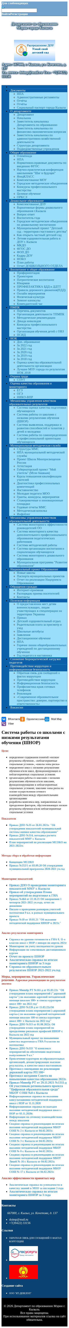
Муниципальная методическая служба (35, 445)
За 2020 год (24, 352)
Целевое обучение (29, 193)
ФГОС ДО (24, 248)
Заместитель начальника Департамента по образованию (37, 123)
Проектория (25, 276)
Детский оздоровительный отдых (39, 621)
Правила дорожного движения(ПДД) (41, 290)
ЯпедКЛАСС (25, 176)
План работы (25, 262)
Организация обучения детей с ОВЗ (40, 331)
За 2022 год (24, 345)
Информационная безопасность (37, 683)
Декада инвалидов (29, 321)
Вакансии (16, 707)
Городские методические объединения (42, 183)
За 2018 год (24, 359)
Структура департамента (33, 145)
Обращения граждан (23, 586)
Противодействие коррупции (36, 679)
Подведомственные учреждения (38, 148)
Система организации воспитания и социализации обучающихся (40, 550)
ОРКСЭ (22, 197)
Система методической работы (37, 545)
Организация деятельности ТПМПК (40, 314)
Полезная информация (25, 600)
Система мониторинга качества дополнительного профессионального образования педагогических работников (42, 536)
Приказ (21, 617)
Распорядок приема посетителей (38, 593)
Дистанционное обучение (34, 638)
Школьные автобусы (30, 631)
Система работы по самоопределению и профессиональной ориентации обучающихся (42, 438)
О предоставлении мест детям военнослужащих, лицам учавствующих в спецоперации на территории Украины (39, 609)
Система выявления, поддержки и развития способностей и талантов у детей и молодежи (41, 428)
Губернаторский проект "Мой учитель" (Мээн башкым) (36, 471)
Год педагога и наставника (34, 655)
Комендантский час (30, 303)
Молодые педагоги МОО (33, 493)
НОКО (21, 259)
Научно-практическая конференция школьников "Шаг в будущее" (40, 171)
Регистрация (19, 14)
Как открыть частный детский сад (39, 235)
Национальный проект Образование (34, 569)
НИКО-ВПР (25, 397)
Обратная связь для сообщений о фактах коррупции (38, 674)
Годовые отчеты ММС (31, 507)
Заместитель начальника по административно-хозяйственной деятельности (39, 139)
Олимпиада (24, 156)
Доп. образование (28, 341)
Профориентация (28, 273)
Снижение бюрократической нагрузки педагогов (35, 660)
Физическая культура (30, 297)
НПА (20, 93)
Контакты (23, 597)
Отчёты (22, 100)
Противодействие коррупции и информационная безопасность (30, 667)
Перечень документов (31, 310)
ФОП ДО (23, 252)
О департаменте (20, 111)
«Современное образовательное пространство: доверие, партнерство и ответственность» (42, 700)
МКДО (21, 245)
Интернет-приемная (30, 590)
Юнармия (23, 283)
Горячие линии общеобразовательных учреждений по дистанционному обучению (42, 649)
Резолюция (24, 693)
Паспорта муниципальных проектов (41, 576)
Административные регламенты (38, 97)
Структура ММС (28, 449)
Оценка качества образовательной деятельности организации (39, 364)
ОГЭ (20, 393)
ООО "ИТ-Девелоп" (20, 1293)
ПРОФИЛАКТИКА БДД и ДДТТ (39, 286)
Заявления (23, 634)
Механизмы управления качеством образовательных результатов (32, 402)
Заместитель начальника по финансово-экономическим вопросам (41, 130)
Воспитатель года (28, 217)
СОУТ (21, 379)
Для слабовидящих (15, 3)
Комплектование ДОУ (31, 204)
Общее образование (23, 152)
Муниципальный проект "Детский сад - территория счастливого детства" (42, 230)
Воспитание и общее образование (32, 269)
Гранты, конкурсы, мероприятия (38, 497)
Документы (17, 90)
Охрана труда (19, 376)
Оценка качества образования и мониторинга (30, 385)
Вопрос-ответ (26, 214)
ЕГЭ (20, 390)
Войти (6, 14)
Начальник (24, 118)
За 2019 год (24, 355)
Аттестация (24, 466)
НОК (13, 338)
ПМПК (15, 307)
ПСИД (21, 334)
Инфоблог (23, 514)
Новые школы (26, 572)
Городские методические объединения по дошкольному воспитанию (42, 223)
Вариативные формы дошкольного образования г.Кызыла (39, 209)
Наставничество (27, 490)
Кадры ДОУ (25, 255)
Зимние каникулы (28, 300)
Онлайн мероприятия (31, 293)
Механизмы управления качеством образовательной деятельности (32, 519)
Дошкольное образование (27, 200)
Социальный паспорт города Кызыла (41, 107)
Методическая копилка (32, 510)
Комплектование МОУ (32, 180)
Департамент (25, 114)
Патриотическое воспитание (35, 279)
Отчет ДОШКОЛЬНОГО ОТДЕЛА (40, 265)
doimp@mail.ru (18, 1219)
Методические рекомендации (36, 317)
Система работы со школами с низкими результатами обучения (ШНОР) (38, 418)
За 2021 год (24, 348)
